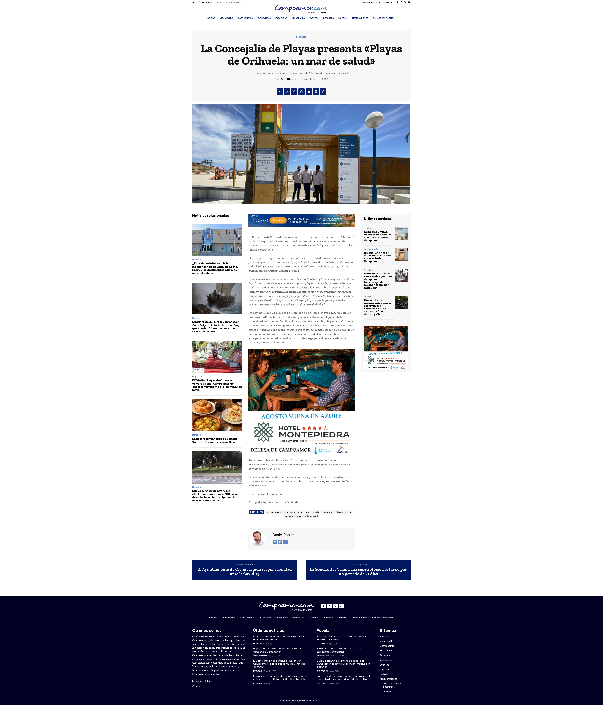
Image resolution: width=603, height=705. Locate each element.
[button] (303, 24)
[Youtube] (409, 2)
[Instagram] (401, 2)
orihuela (327, 512)
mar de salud (313, 512)
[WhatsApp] (301, 91)
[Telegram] (316, 91)
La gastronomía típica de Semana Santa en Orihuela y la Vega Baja (214, 440)
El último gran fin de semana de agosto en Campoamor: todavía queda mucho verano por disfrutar (378, 280)
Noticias (301, 37)
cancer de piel (273, 512)
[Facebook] (397, 2)
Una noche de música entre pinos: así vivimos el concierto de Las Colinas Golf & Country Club (377, 307)
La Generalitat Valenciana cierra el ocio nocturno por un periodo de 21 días (358, 571)
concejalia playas (294, 512)
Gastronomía (371, 249)
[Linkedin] (309, 91)
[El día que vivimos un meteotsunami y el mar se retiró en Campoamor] (401, 233)
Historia (196, 318)
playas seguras (344, 512)
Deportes (197, 376)
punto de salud (293, 516)
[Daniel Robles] (260, 538)
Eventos (368, 270)
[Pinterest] (294, 91)
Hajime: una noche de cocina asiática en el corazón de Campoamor (378, 257)
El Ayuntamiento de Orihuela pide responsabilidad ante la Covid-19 (245, 571)
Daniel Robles (288, 79)
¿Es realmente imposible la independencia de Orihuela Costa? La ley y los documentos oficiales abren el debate (215, 268)
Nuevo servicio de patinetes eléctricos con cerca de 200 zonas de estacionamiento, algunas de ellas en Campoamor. (215, 495)
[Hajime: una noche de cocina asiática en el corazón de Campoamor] (401, 254)
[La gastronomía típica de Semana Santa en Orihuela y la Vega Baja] (217, 415)
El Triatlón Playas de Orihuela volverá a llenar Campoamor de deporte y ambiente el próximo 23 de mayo (217, 385)
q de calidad (311, 516)
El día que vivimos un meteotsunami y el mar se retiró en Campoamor (377, 236)
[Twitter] (405, 2)
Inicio (257, 73)
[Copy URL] (323, 91)
